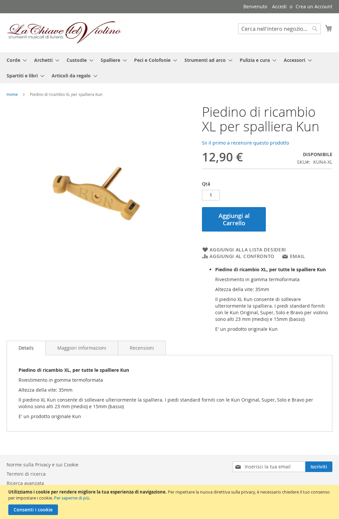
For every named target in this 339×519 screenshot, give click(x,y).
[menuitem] (15, 60)
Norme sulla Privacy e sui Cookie (42, 464)
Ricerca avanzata (25, 483)
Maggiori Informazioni (81, 348)
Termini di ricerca (26, 474)
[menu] (169, 67)
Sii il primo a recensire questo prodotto (245, 143)
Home (12, 94)
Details (26, 348)
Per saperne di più (71, 498)
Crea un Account (314, 6)
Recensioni (142, 348)
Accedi (279, 6)
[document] (170, 502)
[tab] (26, 348)
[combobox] (279, 28)
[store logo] (64, 32)
